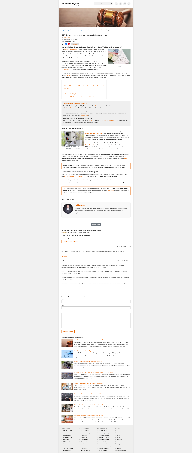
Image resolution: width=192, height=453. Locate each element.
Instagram (128, 3)
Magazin (118, 433)
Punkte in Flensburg (85, 433)
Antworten (64, 256)
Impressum (118, 448)
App (116, 3)
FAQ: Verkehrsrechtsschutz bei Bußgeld (75, 91)
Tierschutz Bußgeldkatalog (104, 437)
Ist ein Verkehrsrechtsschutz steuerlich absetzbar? (88, 361)
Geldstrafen (69, 108)
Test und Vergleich (103, 450)
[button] (63, 44)
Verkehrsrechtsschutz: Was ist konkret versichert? (88, 340)
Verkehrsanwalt (84, 115)
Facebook (120, 3)
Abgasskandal (84, 437)
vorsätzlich (91, 120)
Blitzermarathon (66, 444)
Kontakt (118, 441)
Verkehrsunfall (66, 439)
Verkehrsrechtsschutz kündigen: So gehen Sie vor (88, 351)
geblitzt (68, 75)
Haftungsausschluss (120, 444)
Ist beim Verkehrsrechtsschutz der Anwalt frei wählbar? (90, 405)
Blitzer (125, 158)
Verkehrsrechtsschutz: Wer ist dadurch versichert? (88, 383)
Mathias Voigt (66, 37)
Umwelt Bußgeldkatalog (104, 435)
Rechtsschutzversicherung (76, 30)
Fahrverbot (65, 446)
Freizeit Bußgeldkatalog (104, 439)
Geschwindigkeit (84, 439)
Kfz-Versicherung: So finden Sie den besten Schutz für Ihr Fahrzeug (93, 372)
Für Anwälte (119, 439)
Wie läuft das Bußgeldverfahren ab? (74, 94)
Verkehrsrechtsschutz (88, 30)
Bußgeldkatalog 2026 (75, 5)
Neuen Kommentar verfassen (70, 241)
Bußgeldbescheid (66, 435)
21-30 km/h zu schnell (68, 448)
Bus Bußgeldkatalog (103, 441)
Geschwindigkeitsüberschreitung (93, 133)
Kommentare (75, 44)
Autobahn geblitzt (67, 450)
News (117, 430)
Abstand (82, 446)
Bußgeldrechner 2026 (67, 430)
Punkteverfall (84, 435)
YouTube (124, 3)
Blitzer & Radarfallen (85, 430)
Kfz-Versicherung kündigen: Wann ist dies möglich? (89, 415)
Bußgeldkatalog (65, 30)
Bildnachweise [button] (96, 224)
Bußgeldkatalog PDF (67, 437)
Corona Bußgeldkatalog (104, 448)
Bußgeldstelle (84, 448)
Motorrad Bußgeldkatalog (104, 444)
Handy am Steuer (84, 441)
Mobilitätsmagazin (71, 4)
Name (63, 299)
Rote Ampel (83, 444)
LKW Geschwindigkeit (85, 450)
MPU (70, 446)
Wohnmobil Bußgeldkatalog (104, 446)
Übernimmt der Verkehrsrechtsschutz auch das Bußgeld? (79, 96)
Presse (118, 437)
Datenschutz (119, 446)
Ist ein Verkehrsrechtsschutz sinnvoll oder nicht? (88, 394)
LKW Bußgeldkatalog (103, 430)
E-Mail (64, 305)
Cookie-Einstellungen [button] (121, 450)
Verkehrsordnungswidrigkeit (108, 120)
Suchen (111, 3)
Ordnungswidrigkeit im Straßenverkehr (74, 176)
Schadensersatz (65, 69)
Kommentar (64, 311)
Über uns (118, 435)
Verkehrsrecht (110, 190)
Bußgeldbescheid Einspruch (69, 433)
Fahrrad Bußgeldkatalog (104, 433)
